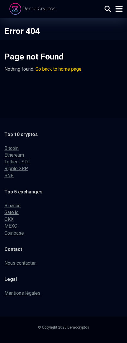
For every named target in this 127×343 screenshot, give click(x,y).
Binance (12, 205)
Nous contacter (20, 263)
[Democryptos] (33, 8)
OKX (9, 219)
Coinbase (14, 233)
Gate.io (11, 212)
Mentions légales (22, 293)
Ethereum (14, 155)
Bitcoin (11, 148)
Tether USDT (17, 162)
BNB (9, 175)
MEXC (10, 226)
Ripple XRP (16, 168)
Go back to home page (58, 69)
